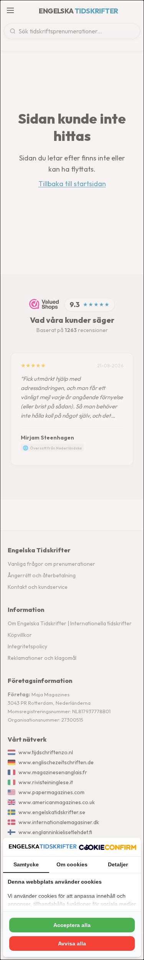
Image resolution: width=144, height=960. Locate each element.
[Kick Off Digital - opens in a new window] (107, 847)
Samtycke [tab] (26, 864)
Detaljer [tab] (118, 864)
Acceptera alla (72, 925)
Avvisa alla (72, 943)
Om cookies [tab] (72, 864)
